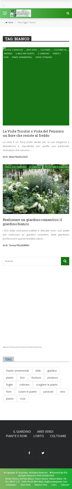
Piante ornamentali (22, 57)
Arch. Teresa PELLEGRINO (16, 245)
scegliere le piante (47, 384)
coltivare (24, 384)
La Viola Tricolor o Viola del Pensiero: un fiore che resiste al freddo (33, 133)
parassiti (48, 391)
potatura (52, 377)
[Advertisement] (36, 310)
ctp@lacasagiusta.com (55, 481)
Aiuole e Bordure (14, 50)
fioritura (36, 377)
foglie (9, 384)
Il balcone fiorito (25, 53)
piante (9, 377)
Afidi (38, 370)
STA (65, 472)
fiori (22, 377)
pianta (9, 398)
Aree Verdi (31, 50)
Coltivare (45, 50)
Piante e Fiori (16, 436)
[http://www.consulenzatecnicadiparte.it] (49, 472)
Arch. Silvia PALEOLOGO (15, 156)
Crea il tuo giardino (15, 167)
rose (22, 398)
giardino (52, 370)
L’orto (38, 436)
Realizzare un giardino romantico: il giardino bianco (32, 221)
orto (62, 391)
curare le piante (27, 391)
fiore (9, 391)
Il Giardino (43, 53)
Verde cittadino (43, 57)
